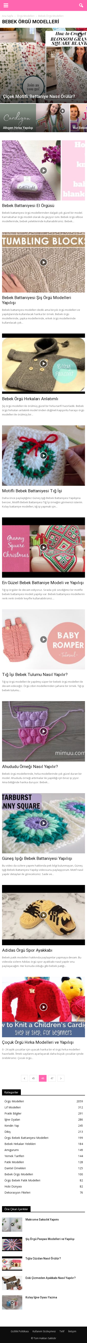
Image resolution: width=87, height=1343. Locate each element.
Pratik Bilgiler (12, 1113)
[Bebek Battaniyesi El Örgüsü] (43, 170)
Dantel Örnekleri (15, 1168)
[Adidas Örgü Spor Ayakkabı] (43, 915)
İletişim (72, 1331)
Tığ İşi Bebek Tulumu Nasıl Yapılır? (35, 674)
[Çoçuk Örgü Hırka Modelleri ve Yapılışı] (43, 1007)
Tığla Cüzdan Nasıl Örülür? (43, 1258)
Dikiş (7, 1132)
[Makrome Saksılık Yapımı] (12, 1224)
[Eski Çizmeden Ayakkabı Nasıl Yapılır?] (12, 1283)
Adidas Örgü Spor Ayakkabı (27, 950)
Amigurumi (11, 1150)
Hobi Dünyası (13, 1186)
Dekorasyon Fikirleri (17, 1192)
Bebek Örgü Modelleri (18, 1174)
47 (52, 1078)
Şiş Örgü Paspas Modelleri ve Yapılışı (49, 1239)
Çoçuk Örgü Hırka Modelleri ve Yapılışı (38, 1042)
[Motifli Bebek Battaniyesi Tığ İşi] (43, 455)
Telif (61, 1331)
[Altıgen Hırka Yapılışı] (35, 121)
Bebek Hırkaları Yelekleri (20, 1144)
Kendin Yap (11, 1125)
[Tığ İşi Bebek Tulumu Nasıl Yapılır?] (43, 639)
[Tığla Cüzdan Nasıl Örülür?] (12, 1263)
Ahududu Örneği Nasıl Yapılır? (30, 766)
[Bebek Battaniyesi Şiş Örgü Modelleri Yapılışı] (43, 262)
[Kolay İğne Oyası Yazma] (12, 1302)
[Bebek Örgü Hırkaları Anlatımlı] (43, 364)
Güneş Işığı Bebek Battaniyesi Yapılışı (37, 858)
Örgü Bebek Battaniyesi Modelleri (26, 1138)
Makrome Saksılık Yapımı (42, 1219)
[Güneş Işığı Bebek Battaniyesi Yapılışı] (43, 823)
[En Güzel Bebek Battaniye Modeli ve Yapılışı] (43, 547)
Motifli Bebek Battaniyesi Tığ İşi (32, 490)
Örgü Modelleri (14, 1101)
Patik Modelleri (14, 1162)
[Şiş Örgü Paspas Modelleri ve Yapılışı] (12, 1244)
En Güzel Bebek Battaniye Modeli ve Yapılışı (43, 582)
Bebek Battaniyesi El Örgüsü (28, 205)
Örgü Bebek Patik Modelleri (22, 1180)
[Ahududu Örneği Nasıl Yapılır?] (43, 731)
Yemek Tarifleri (14, 1156)
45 (33, 1078)
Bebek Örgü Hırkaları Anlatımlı (30, 398)
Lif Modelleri (12, 1107)
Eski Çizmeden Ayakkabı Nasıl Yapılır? (50, 1278)
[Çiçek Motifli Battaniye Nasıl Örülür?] (43, 65)
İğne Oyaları (12, 1119)
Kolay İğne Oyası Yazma (41, 1297)
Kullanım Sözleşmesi (44, 1331)
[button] (81, 5)
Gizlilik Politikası (20, 1331)
